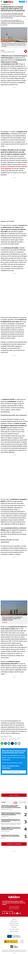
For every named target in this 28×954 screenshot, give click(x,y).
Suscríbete (21, 1)
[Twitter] (10, 913)
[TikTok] (20, 913)
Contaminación (5, 4)
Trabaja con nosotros (14, 923)
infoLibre (3, 837)
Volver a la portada (14, 844)
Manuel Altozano (5, 816)
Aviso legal (14, 927)
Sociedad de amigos (14, 925)
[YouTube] (17, 913)
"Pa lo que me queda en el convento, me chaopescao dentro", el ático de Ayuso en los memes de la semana (11, 828)
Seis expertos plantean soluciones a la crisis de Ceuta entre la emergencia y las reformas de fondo (10, 820)
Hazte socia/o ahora (14, 772)
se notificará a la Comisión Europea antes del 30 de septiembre (14, 166)
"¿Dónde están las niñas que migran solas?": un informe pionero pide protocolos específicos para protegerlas (10, 806)
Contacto (14, 919)
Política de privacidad (14, 929)
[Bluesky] (7, 913)
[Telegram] (12, 913)
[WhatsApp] (2, 913)
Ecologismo (15, 739)
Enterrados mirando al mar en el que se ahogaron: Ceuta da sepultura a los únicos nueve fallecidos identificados (11, 813)
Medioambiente (4, 738)
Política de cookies (14, 931)
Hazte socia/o (14, 907)
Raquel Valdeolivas (5, 831)
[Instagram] (14, 913)
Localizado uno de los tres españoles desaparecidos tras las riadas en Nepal (10, 836)
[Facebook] (4, 913)
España (19, 738)
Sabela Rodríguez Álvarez (6, 809)
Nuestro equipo (14, 921)
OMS (10, 739)
